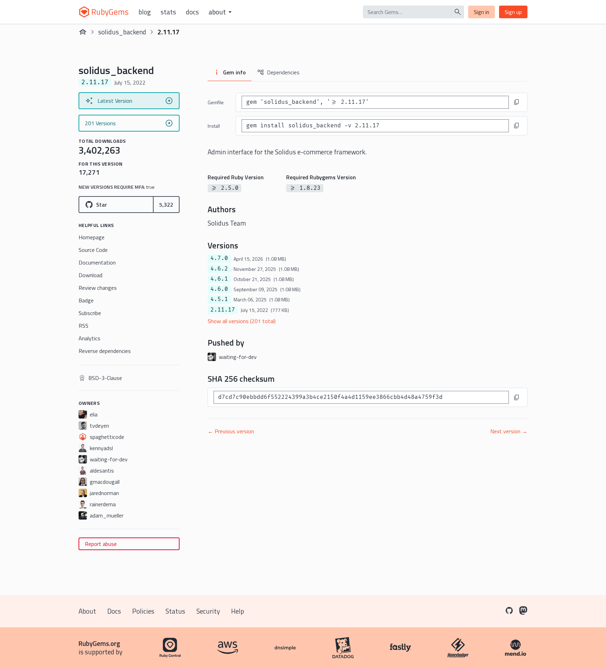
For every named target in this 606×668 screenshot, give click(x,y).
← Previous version (231, 431)
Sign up (513, 12)
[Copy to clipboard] (516, 102)
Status (175, 611)
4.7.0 (219, 258)
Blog (145, 12)
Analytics (89, 338)
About (87, 611)
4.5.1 (219, 299)
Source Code (93, 250)
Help (237, 611)
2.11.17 (222, 309)
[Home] (82, 32)
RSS (83, 325)
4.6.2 (219, 268)
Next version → (508, 431)
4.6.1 (219, 278)
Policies (143, 611)
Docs (192, 12)
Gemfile (216, 102)
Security (208, 611)
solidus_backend (122, 32)
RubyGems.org (99, 643)
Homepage (92, 237)
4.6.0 (219, 289)
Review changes (98, 287)
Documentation (97, 262)
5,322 (166, 204)
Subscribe (90, 313)
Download (90, 275)
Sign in (481, 12)
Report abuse (101, 544)
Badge (86, 300)
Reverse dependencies (105, 351)
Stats (168, 12)
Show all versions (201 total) (242, 321)
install (214, 125)
